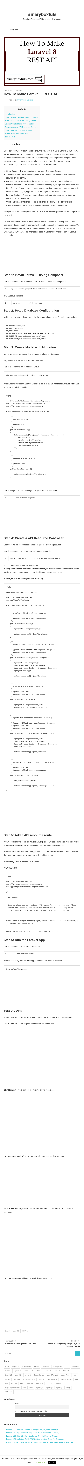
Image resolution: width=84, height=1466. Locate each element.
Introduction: (10, 114)
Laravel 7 (48, 1371)
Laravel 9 (66, 1371)
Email (16, 1403)
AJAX (7, 1366)
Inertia (26, 1371)
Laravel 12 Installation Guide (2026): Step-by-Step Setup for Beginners (35, 1439)
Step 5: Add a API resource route (18, 130)
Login (75, 1375)
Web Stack (8, 1392)
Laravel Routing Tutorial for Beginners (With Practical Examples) (32, 1433)
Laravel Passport (52, 1375)
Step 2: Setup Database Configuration (20, 121)
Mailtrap (7, 1379)
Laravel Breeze (39, 1375)
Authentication (26, 1366)
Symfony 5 (39, 1387)
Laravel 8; (16, 1331)
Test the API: (10, 137)
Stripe (31, 1387)
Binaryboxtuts (42, 14)
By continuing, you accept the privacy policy (32, 1411)
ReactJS (30, 1383)
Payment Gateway (66, 1379)
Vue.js (68, 1387)
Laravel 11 (18, 1375)
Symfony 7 (59, 1387)
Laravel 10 (8, 1375)
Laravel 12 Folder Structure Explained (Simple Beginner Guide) (32, 1436)
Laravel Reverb (65, 1375)
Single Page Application (12, 1387)
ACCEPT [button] (52, 1462)
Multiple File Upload (29, 1379)
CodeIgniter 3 (46, 1366)
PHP (24, 90)
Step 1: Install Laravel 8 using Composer (21, 117)
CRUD (67, 1366)
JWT (32, 1371)
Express (7, 1371)
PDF (76, 1379)
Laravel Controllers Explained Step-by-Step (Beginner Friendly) (32, 1429)
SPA (24, 1387)
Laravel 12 (28, 1375)
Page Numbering (52, 1379)
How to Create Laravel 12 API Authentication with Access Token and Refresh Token (40, 1442)
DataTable (75, 1366)
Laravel (19, 90)
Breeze (36, 1366)
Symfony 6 (49, 1387)
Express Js (17, 1371)
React (22, 1383)
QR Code (14, 1383)
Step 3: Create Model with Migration (19, 124)
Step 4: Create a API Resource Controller (22, 127)
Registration (39, 1383)
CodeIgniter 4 (57, 1366)
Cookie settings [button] (39, 1462)
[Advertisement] (42, 255)
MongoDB (16, 1379)
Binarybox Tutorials (25, 100)
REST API (25, 1331)
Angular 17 (15, 1366)
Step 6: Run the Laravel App (16, 134)
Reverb (58, 1383)
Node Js (41, 1379)
